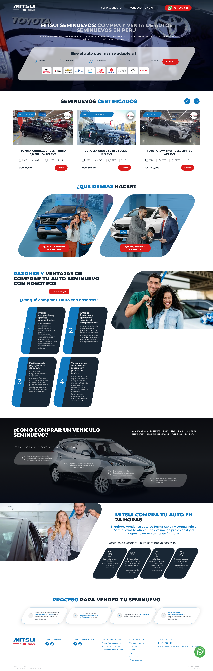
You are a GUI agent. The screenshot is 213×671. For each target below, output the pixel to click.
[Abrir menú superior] (197, 8)
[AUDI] (122, 70)
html (195, 669)
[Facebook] (47, 644)
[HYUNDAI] (79, 70)
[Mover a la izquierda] (187, 101)
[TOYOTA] (46, 70)
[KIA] (144, 70)
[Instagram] (52, 644)
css (198, 669)
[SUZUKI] (111, 70)
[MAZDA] (90, 70)
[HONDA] (101, 70)
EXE (198, 667)
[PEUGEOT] (133, 70)
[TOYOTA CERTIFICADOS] (57, 70)
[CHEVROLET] (68, 70)
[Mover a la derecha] (197, 101)
